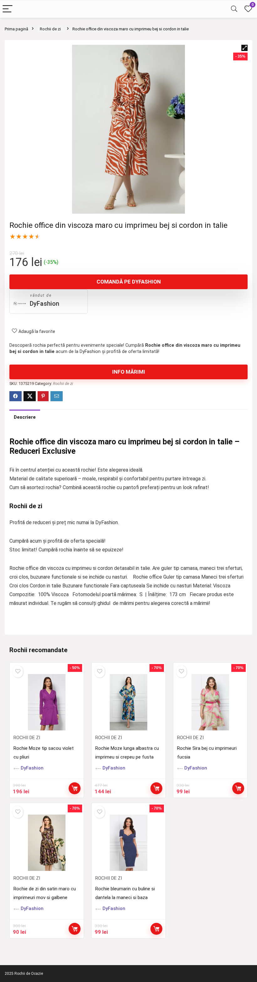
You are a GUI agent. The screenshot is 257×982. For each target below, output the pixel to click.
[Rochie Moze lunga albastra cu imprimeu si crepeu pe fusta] (128, 702)
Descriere (25, 417)
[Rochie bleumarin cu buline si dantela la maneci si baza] (128, 843)
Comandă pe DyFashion (129, 282)
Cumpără (156, 788)
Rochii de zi (50, 29)
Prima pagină (16, 29)
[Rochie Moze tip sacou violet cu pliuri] (46, 702)
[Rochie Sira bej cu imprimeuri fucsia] (210, 702)
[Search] (234, 9)
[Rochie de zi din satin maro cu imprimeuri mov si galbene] (46, 843)
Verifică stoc (75, 788)
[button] (244, 48)
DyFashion (44, 303)
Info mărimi (128, 372)
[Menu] (7, 9)
